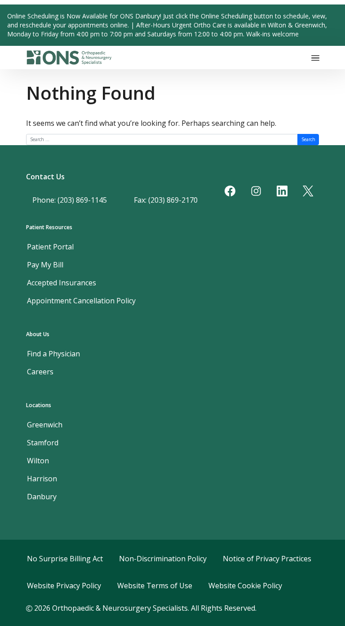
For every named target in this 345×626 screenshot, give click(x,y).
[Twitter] (308, 191)
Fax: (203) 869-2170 (166, 200)
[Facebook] (230, 191)
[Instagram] (256, 191)
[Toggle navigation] (315, 57)
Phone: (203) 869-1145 (69, 200)
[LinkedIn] (282, 191)
